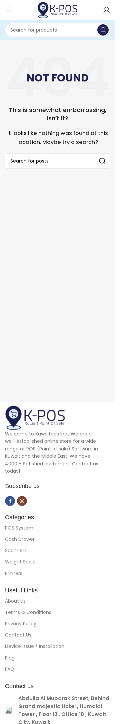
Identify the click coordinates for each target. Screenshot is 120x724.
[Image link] (35, 417)
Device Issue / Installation (34, 646)
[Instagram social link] (22, 501)
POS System (19, 528)
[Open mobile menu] (8, 10)
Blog (10, 658)
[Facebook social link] (10, 501)
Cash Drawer (20, 539)
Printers (13, 573)
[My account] (106, 10)
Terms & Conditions (28, 612)
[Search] (103, 30)
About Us (15, 601)
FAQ (9, 669)
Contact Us (18, 635)
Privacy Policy (20, 623)
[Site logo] (57, 9)
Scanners (16, 550)
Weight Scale (20, 561)
